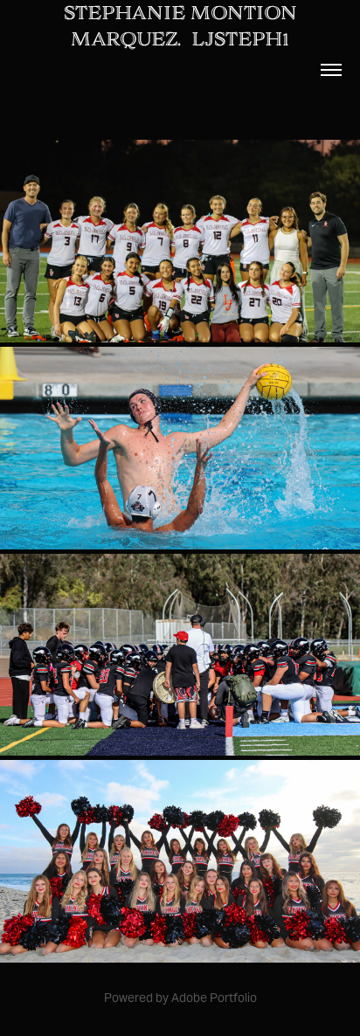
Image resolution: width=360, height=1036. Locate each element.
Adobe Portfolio (214, 997)
